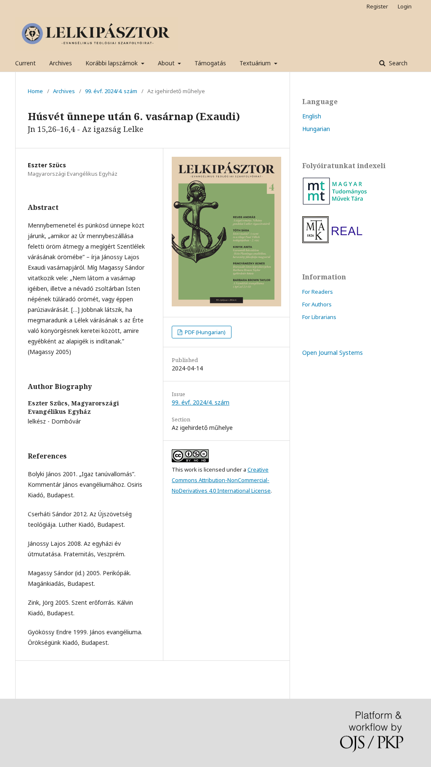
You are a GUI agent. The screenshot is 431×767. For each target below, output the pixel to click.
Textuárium (255, 63)
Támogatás (210, 63)
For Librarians (319, 317)
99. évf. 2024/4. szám (111, 91)
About (167, 63)
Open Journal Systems (332, 353)
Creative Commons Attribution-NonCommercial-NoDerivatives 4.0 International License (221, 480)
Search (397, 63)
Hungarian (316, 129)
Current (25, 63)
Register (377, 6)
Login (405, 6)
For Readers (317, 291)
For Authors (317, 304)
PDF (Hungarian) (205, 332)
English (311, 116)
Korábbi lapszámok (112, 63)
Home (35, 91)
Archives (60, 63)
